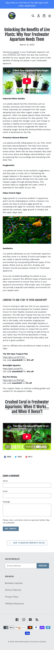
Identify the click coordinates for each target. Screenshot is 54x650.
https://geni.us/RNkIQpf (13, 380)
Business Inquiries (13, 583)
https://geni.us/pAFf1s (13, 369)
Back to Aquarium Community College (29, 543)
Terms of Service (13, 590)
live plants (14, 52)
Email (5, 491)
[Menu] (49, 16)
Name (5, 481)
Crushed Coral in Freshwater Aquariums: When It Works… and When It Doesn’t (27, 406)
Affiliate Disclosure (14, 603)
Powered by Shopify (38, 642)
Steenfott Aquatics (22, 642)
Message (6, 502)
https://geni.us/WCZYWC (14, 357)
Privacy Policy (11, 597)
